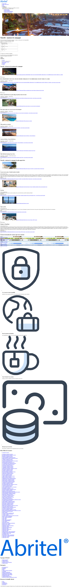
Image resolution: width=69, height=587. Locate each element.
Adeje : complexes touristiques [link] (6, 519)
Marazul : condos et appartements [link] (7, 516)
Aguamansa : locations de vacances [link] (7, 454)
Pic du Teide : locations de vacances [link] (7, 506)
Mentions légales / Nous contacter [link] (7, 574)
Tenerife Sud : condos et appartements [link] (8, 525)
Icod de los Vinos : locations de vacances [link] (8, 479)
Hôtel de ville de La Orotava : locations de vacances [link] (10, 458)
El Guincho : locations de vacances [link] (7, 483)
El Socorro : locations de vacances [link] (7, 490)
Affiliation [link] (3, 568)
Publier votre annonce (5, 4)
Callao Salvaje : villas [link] (5, 537)
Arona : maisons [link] (4, 521)
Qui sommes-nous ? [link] (5, 567)
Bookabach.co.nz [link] (4, 583)
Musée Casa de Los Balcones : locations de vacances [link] (10, 505)
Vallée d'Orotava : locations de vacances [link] (8, 480)
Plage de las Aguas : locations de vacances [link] (8, 477)
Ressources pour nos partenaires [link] (7, 562)
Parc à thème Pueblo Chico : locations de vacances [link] (9, 484)
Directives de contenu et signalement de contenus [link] (9, 577)
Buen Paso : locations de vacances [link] (7, 455)
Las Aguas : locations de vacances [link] (7, 508)
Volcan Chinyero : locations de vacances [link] (8, 495)
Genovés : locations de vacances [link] (7, 475)
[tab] (5, 452)
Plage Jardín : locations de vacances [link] (7, 504)
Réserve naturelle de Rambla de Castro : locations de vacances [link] (11, 510)
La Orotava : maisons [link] (5, 514)
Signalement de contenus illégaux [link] (7, 573)
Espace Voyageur (6, 9)
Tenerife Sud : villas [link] (5, 530)
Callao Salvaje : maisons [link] (5, 536)
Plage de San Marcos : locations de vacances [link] (8, 471)
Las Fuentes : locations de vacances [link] (7, 496)
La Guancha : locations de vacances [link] (7, 466)
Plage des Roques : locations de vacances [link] (8, 462)
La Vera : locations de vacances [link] (7, 486)
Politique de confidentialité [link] (6, 572)
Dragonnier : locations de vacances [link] (7, 470)
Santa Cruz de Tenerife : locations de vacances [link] (9, 509)
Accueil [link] (3, 60)
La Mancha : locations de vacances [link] (7, 459)
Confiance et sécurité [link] (5, 561)
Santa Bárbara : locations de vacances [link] (7, 488)
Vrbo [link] (3, 581)
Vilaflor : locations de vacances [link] (6, 476)
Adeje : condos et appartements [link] (7, 517)
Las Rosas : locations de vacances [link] (7, 461)
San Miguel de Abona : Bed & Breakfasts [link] (8, 532)
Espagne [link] (3, 63)
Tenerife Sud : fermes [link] (5, 528)
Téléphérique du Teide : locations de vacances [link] (9, 478)
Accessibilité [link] (4, 571)
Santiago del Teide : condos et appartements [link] (8, 531)
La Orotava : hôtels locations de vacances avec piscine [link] (10, 515)
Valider (2, 57)
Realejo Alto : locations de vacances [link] (7, 494)
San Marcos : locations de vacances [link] (7, 511)
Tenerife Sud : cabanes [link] (5, 526)
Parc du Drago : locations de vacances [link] (8, 503)
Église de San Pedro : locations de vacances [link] (8, 492)
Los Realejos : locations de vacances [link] (7, 482)
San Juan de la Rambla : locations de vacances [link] (9, 489)
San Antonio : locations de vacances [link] (7, 469)
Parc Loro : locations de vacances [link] (7, 474)
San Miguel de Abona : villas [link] (6, 533)
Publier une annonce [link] (5, 559)
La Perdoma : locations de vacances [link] (7, 498)
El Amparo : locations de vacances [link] (7, 500)
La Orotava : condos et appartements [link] (7, 513)
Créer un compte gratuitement (8, 11)
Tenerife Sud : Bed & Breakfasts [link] (7, 527)
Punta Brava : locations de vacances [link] (7, 456)
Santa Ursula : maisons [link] (5, 522)
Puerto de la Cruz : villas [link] (6, 524)
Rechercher (2, 58)
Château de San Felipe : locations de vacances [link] (9, 507)
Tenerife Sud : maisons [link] (5, 529)
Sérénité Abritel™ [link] (5, 560)
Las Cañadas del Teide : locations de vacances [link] (9, 463)
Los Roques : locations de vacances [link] (7, 485)
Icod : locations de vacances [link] (6, 487)
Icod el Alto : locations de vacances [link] (7, 472)
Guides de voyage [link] (5, 563)
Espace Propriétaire (7, 10)
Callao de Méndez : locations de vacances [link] (8, 501)
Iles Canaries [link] (4, 62)
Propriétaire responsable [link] (5, 575)
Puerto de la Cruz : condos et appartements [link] (8, 523)
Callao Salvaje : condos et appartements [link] (8, 535)
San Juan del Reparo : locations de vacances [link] (8, 493)
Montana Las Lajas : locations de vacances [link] (8, 491)
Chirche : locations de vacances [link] (7, 497)
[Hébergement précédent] (0, 158)
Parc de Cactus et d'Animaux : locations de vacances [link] (10, 460)
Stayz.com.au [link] (4, 584)
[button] (34, 450)
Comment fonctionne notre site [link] (6, 576)
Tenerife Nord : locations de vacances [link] (7, 473)
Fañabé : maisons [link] (4, 512)
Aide (3, 5)
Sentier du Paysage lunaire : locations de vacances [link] (9, 468)
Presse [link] (3, 569)
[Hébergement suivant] (1, 158)
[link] (12, 12)
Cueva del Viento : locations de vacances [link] (8, 464)
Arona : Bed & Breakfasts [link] (6, 520)
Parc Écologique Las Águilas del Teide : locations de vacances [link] (11, 499)
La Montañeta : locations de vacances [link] (7, 467)
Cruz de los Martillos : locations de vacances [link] (8, 457)
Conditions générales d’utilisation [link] (7, 570)
